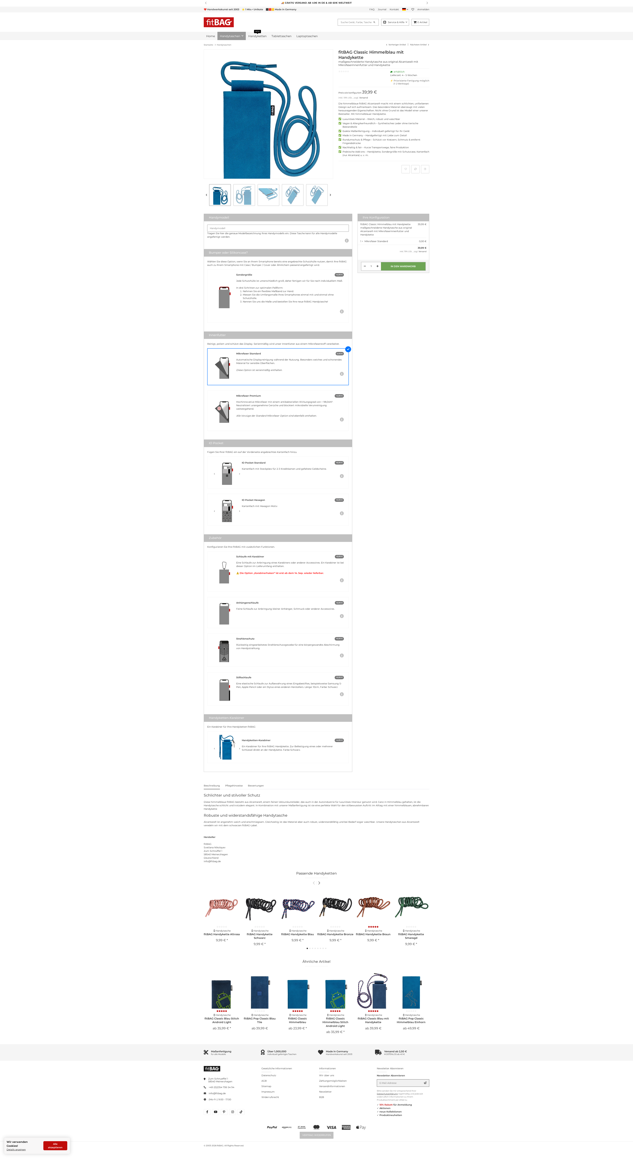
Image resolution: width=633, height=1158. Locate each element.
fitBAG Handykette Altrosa (222, 934)
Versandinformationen (332, 1086)
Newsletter (325, 1091)
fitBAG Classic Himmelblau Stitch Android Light (335, 1022)
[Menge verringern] (364, 266)
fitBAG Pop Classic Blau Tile (260, 1020)
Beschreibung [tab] (212, 785)
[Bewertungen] (373, 927)
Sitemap (266, 1086)
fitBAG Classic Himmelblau (297, 1020)
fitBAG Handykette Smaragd (411, 936)
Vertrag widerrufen (316, 1135)
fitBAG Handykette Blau (297, 934)
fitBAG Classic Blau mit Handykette (373, 1020)
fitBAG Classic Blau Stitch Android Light (222, 1020)
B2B (321, 1097)
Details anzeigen (16, 1149)
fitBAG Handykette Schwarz (259, 936)
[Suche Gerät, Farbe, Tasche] (375, 22)
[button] (206, 3)
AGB (264, 1080)
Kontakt (394, 9)
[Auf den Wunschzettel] (406, 169)
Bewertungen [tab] (256, 785)
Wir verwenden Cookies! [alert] (17, 1143)
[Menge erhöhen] (377, 266)
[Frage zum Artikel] (425, 169)
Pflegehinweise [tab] (234, 785)
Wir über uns (326, 1075)
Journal (382, 9)
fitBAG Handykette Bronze (335, 934)
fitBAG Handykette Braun (373, 934)
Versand (363, 97)
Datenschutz (268, 1075)
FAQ (372, 9)
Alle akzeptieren (55, 1145)
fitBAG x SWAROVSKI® (330, 2)
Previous (206, 195)
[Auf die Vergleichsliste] (415, 169)
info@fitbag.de (217, 1093)
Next (330, 195)
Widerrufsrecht (270, 1097)
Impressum (268, 1091)
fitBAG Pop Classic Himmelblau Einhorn (411, 1020)
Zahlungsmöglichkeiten (333, 1080)
